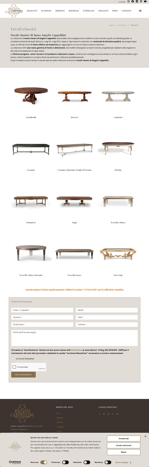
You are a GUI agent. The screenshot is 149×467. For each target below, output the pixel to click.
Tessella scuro (74, 275)
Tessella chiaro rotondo (30, 275)
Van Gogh (118, 275)
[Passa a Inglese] (140, 11)
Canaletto (118, 117)
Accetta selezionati (123, 445)
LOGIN (122, 2)
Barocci (74, 117)
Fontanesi (31, 222)
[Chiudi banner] (145, 436)
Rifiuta (123, 452)
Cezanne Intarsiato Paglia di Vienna (74, 170)
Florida (118, 170)
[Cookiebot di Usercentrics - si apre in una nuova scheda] (15, 462)
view (31, 93)
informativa (76, 350)
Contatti (59, 431)
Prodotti (122, 25)
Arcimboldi (31, 117)
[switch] (65, 462)
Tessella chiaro (118, 222)
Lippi (74, 222)
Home (111, 25)
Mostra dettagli (122, 462)
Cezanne (31, 170)
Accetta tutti (124, 439)
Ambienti (59, 422)
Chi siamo (59, 418)
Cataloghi (59, 427)
